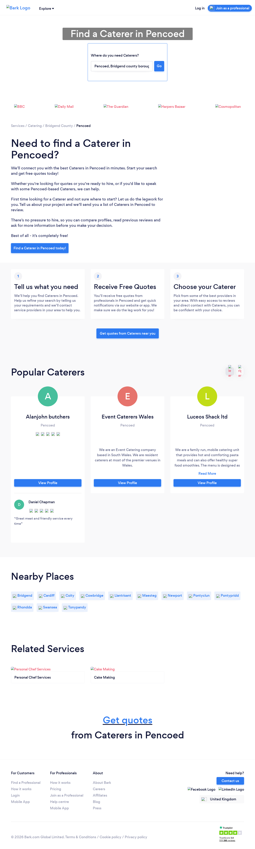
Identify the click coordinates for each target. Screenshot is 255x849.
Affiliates (100, 795)
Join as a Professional (66, 795)
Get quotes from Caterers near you (127, 333)
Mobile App (20, 801)
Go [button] (159, 66)
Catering (35, 125)
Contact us (230, 780)
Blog (96, 801)
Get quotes (127, 720)
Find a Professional (25, 782)
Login (15, 795)
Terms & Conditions (80, 837)
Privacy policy (136, 837)
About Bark (102, 782)
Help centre (59, 801)
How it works (21, 789)
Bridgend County (59, 125)
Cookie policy (110, 837)
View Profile (47, 483)
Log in (200, 8)
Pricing (55, 789)
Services (18, 125)
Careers (99, 789)
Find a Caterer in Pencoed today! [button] (40, 248)
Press (97, 808)
